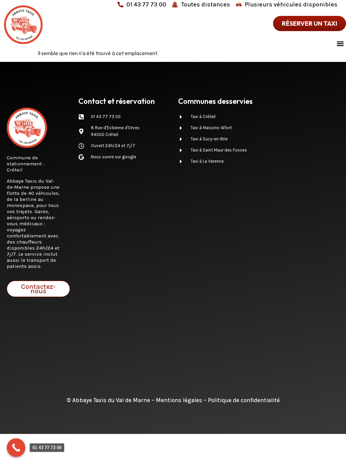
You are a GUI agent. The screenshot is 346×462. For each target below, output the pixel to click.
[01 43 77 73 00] (16, 447)
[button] (340, 43)
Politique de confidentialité (244, 400)
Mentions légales (179, 400)
